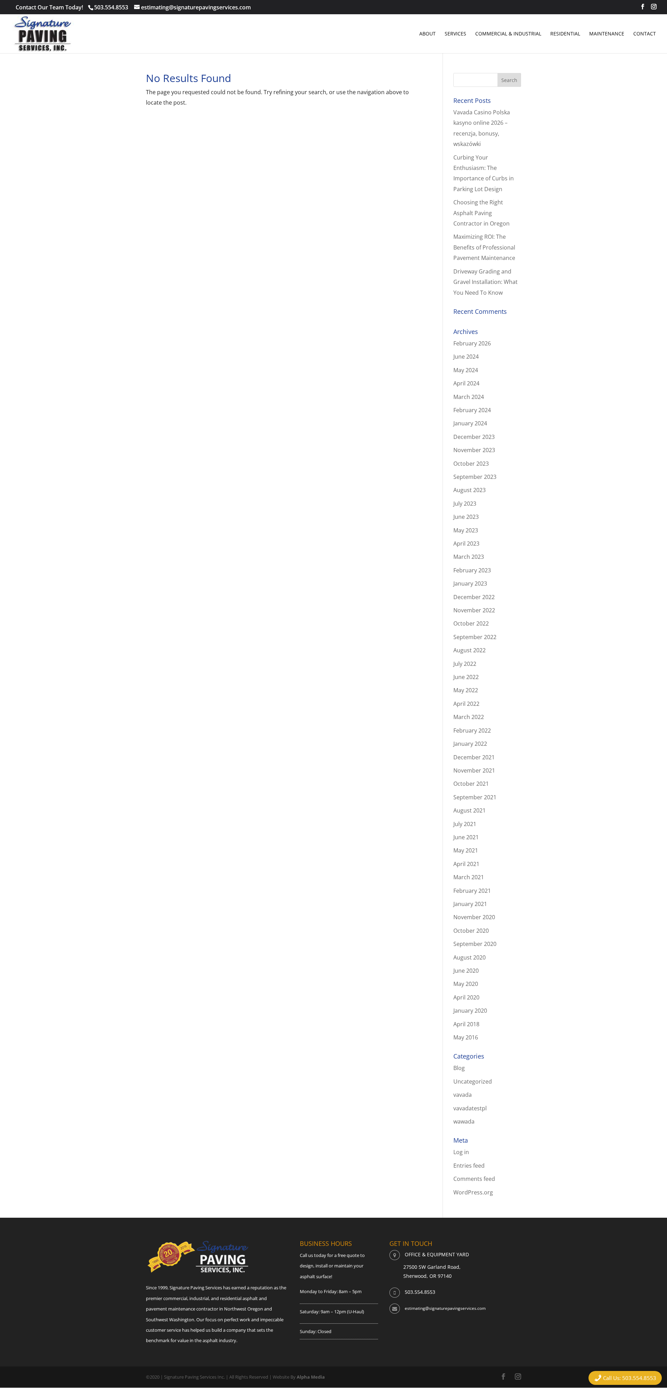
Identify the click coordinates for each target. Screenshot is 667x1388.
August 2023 (469, 490)
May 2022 (465, 690)
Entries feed (469, 1165)
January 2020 (470, 1010)
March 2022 (468, 717)
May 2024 (465, 370)
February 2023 (472, 570)
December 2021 (474, 757)
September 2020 (474, 944)
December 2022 (474, 597)
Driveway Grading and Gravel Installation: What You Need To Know (485, 282)
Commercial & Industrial (508, 34)
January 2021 (470, 904)
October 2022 (471, 623)
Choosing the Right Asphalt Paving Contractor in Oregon (481, 212)
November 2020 (474, 917)
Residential (565, 34)
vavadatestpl (470, 1108)
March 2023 (468, 557)
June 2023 (466, 517)
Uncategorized (472, 1081)
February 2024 (472, 410)
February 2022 (472, 730)
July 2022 (464, 664)
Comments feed (474, 1179)
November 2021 (474, 770)
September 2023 (474, 477)
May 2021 (465, 850)
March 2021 (468, 877)
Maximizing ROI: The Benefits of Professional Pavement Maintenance (484, 247)
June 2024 (466, 356)
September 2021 (474, 797)
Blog (459, 1068)
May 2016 (465, 1037)
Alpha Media (311, 1377)
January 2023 (470, 583)
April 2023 (466, 543)
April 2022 (466, 704)
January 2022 (470, 744)
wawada (464, 1121)
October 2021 (471, 783)
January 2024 (470, 423)
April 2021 (466, 864)
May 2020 (465, 984)
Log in (461, 1152)
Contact (644, 34)
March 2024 (468, 397)
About (427, 34)
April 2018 (466, 1024)
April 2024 (466, 383)
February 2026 (472, 343)
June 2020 (466, 970)
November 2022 (474, 610)
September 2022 (474, 637)
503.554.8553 (111, 7)
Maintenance (606, 34)
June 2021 (466, 837)
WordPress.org (473, 1192)
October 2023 (471, 463)
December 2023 (474, 437)
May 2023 (465, 530)
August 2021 (469, 810)
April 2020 (466, 997)
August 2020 (469, 957)
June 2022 (466, 677)
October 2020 (471, 930)
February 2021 (472, 891)
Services (455, 34)
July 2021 (464, 824)
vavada (462, 1095)
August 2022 (469, 650)
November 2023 (474, 450)
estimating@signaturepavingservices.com (445, 1308)
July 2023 (464, 503)
